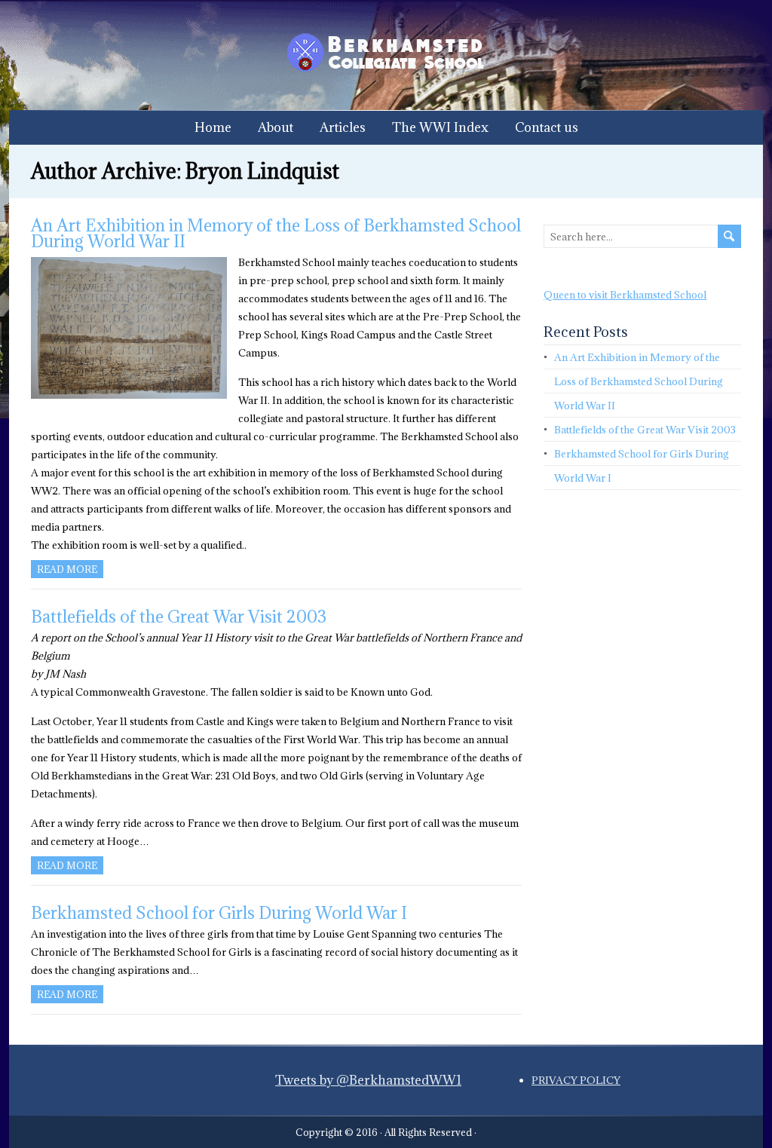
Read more (67, 569)
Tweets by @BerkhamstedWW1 (368, 1080)
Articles (343, 127)
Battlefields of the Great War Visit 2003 (178, 616)
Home (213, 127)
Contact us (546, 127)
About (275, 127)
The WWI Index (440, 127)
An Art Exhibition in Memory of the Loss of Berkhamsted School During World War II (276, 233)
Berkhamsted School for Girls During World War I (219, 912)
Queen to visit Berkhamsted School (625, 295)
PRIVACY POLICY (576, 1080)
